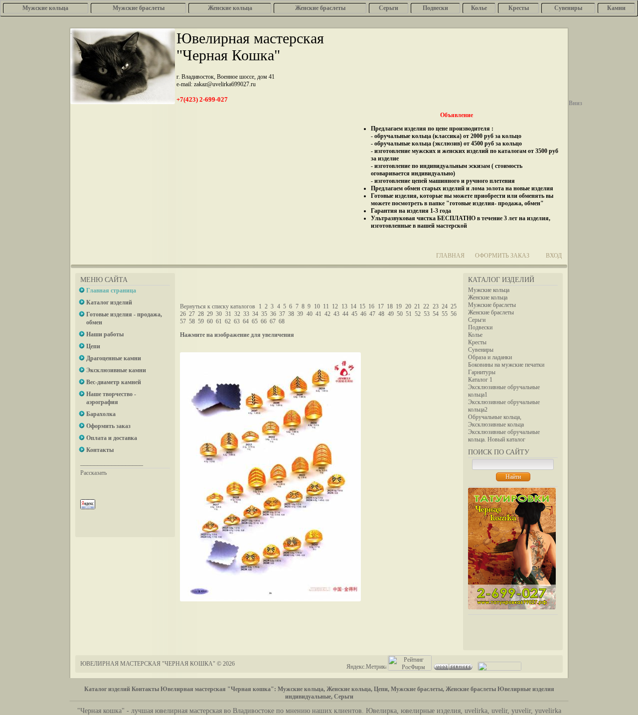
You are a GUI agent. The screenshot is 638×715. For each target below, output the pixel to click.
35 (264, 313)
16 (371, 306)
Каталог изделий (107, 689)
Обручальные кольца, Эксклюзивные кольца (496, 421)
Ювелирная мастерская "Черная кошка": (218, 689)
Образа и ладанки (490, 357)
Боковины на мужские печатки (506, 364)
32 (237, 313)
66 (264, 321)
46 (363, 313)
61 (219, 321)
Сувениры (480, 349)
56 (454, 313)
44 (345, 313)
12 (335, 306)
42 (327, 313)
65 (255, 321)
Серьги (476, 319)
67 (273, 321)
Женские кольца (487, 297)
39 (300, 313)
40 (310, 313)
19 (399, 306)
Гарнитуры (481, 372)
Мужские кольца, (301, 689)
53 (427, 313)
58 (192, 321)
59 (201, 321)
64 (246, 321)
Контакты (145, 689)
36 (273, 313)
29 (210, 313)
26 (183, 313)
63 (237, 321)
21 (417, 306)
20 (408, 306)
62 (228, 321)
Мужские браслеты (492, 304)
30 (219, 313)
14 (353, 306)
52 (418, 313)
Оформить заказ (502, 255)
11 (326, 306)
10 (317, 306)
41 (318, 313)
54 (436, 313)
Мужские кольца (488, 289)
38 (291, 313)
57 (183, 321)
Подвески (480, 327)
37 (282, 313)
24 (445, 306)
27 (192, 313)
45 (354, 313)
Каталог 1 (480, 379)
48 (381, 313)
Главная (450, 255)
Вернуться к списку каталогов (217, 306)
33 (246, 313)
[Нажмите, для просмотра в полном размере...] (270, 599)
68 (282, 321)
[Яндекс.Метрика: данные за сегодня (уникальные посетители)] (366, 667)
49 (391, 313)
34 (255, 313)
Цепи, (381, 689)
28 (201, 313)
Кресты (477, 342)
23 (436, 306)
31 (228, 313)
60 (210, 321)
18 (390, 306)
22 (426, 306)
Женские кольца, (349, 689)
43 (336, 313)
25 (454, 306)
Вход (554, 255)
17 (381, 306)
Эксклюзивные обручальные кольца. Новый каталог (504, 436)
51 (409, 313)
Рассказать (93, 472)
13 (344, 306)
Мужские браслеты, (417, 689)
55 (445, 313)
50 (400, 313)
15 (362, 306)
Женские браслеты (491, 312)
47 (372, 313)
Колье (475, 334)
